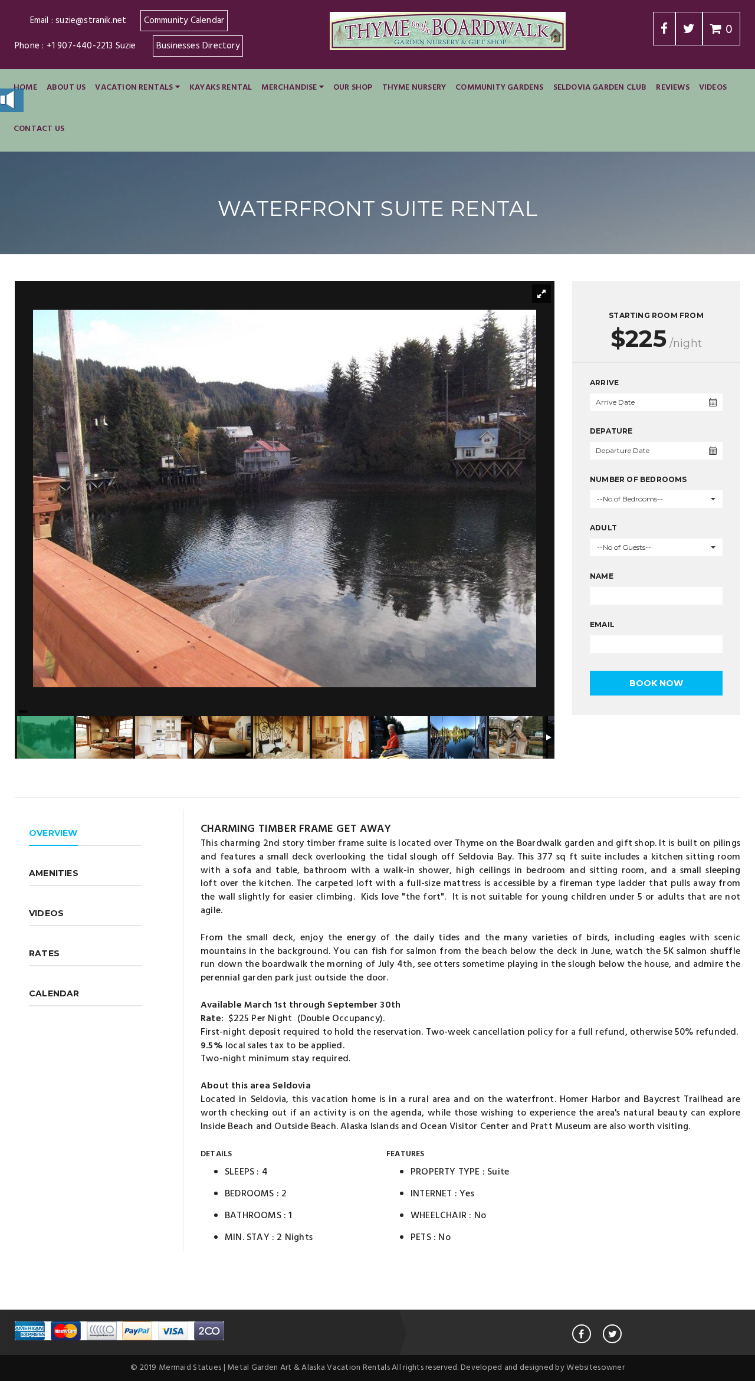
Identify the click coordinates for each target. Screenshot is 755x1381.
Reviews (672, 87)
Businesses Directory (197, 46)
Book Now (656, 683)
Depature (611, 431)
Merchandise (290, 87)
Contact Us (39, 129)
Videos (713, 87)
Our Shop (353, 87)
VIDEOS (46, 913)
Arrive (604, 382)
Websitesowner (595, 1368)
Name (601, 576)
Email (602, 624)
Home (25, 87)
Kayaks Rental (220, 87)
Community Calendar (184, 21)
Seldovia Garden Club (600, 87)
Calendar (54, 993)
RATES (44, 953)
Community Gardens (499, 87)
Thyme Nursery (414, 87)
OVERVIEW (53, 833)
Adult (603, 527)
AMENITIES (53, 873)
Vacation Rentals (135, 87)
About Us (66, 87)
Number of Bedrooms (638, 479)
